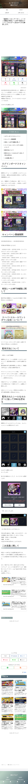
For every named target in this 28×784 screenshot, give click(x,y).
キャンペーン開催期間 (10, 139)
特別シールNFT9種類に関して (12, 142)
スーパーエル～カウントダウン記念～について (14, 146)
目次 (12, 132)
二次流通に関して (9, 158)
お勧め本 (8, 779)
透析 (8, 777)
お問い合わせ (20, 779)
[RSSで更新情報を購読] (20, 667)
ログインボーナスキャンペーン (12, 136)
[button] (22, 83)
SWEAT (20, 777)
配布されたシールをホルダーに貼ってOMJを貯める (14, 154)
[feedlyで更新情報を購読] (7, 667)
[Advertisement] (14, 40)
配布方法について (9, 150)
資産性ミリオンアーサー (7, 617)
